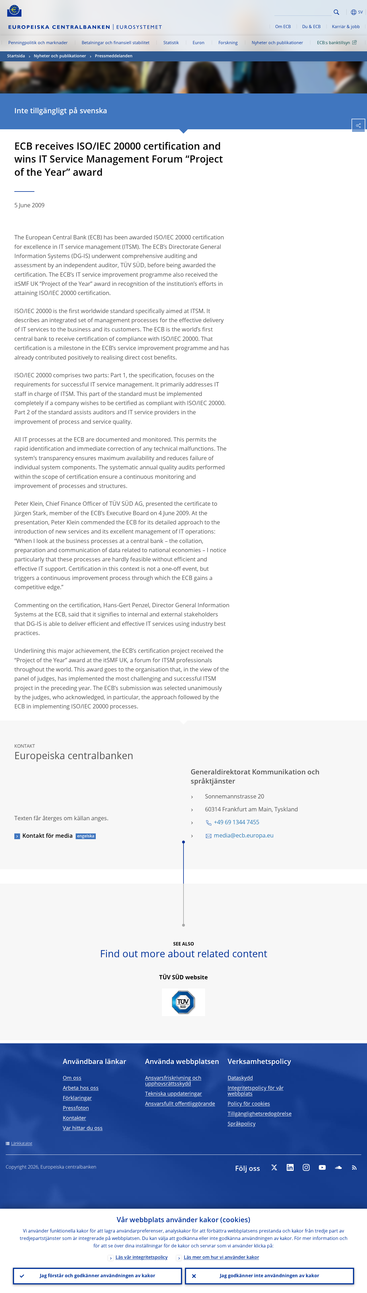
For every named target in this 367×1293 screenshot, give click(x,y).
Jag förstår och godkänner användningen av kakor (97, 1276)
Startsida (16, 56)
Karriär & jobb (346, 27)
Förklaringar (77, 1098)
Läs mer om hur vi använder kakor (221, 1257)
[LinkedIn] (290, 1167)
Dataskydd (240, 1078)
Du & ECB (311, 27)
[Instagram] (306, 1167)
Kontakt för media (47, 836)
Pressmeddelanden (113, 56)
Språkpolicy (241, 1124)
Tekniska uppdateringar (173, 1094)
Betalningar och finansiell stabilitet (115, 43)
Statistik (171, 43)
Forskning (228, 43)
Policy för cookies (249, 1104)
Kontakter (74, 1118)
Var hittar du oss (83, 1128)
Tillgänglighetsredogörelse (260, 1114)
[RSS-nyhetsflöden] (354, 1167)
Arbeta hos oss (81, 1088)
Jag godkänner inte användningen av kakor (269, 1276)
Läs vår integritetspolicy (142, 1257)
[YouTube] (322, 1167)
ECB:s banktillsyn (333, 43)
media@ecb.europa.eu (244, 836)
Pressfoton (76, 1108)
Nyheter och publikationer (277, 43)
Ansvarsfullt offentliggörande (180, 1104)
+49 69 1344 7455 (236, 823)
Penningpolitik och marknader (38, 43)
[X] (274, 1167)
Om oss (72, 1078)
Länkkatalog (21, 1144)
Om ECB (283, 27)
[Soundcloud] (338, 1167)
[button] (345, 12)
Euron (198, 43)
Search (336, 12)
